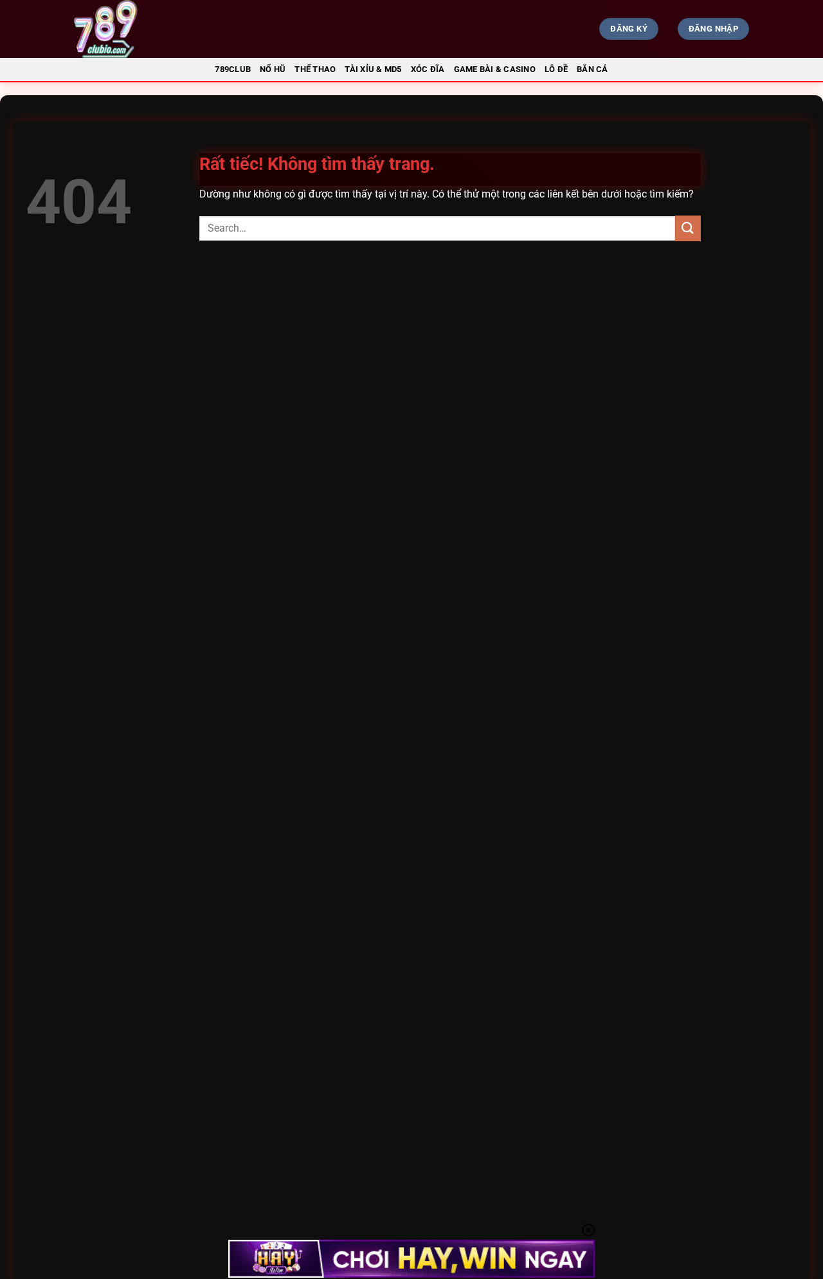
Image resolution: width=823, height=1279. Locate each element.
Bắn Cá (592, 69)
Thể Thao (315, 69)
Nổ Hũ (272, 69)
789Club (233, 69)
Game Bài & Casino (495, 69)
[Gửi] (688, 228)
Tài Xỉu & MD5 (373, 69)
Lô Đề (556, 69)
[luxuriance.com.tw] (177, 29)
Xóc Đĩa (428, 69)
